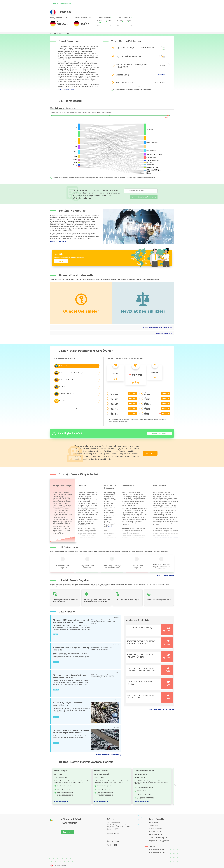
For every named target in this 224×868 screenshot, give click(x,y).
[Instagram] (115, 845)
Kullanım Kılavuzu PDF (156, 849)
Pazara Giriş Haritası (159, 433)
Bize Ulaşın (67, 832)
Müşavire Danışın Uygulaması (159, 841)
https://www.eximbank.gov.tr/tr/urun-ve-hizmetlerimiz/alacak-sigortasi (166, 538)
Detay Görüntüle (164, 575)
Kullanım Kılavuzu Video (157, 852)
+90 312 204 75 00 (113, 834)
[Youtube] (112, 845)
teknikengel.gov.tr (155, 835)
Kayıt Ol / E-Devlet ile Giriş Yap (62, 3)
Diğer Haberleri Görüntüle (107, 755)
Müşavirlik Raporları (162, 333)
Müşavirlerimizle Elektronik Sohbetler (156, 327)
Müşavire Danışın (60, 801)
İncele (61, 261)
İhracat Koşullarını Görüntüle (143, 197)
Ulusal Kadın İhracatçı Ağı (158, 838)
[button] (136, 86)
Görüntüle (161, 75)
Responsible (153, 825)
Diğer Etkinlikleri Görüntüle (160, 709)
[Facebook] (119, 845)
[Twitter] (108, 845)
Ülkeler (61, 33)
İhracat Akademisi (155, 828)
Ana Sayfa (53, 33)
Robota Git (150, 453)
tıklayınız (110, 526)
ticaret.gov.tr (153, 822)
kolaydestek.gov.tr (155, 831)
